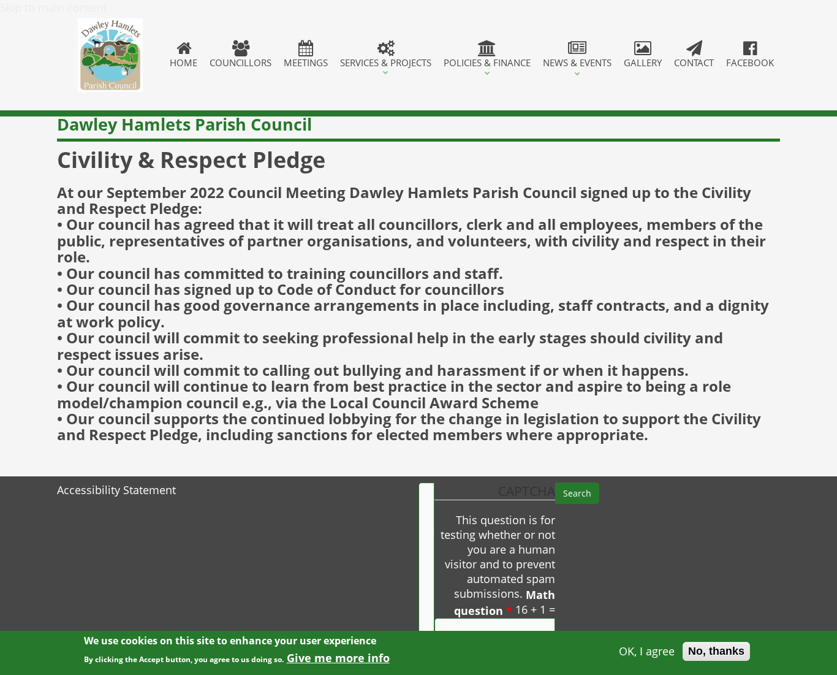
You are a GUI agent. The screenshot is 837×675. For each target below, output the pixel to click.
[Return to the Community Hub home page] (110, 55)
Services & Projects (385, 62)
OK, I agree (647, 651)
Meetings (306, 62)
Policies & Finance (487, 62)
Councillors (240, 62)
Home (183, 62)
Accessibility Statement (116, 489)
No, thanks (716, 651)
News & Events (577, 62)
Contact (694, 62)
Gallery (643, 62)
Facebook (750, 62)
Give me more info (338, 657)
